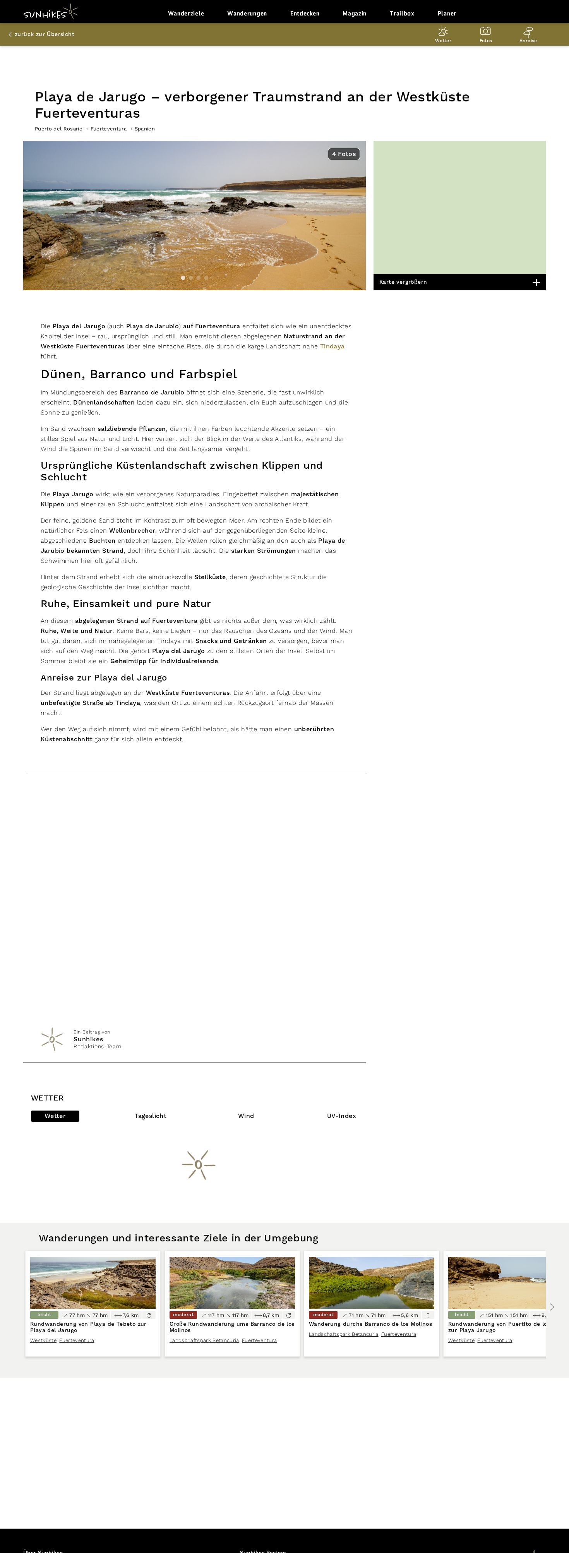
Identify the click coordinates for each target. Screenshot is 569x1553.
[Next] (551, 1307)
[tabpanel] (194, 215)
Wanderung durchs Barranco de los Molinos (370, 1324)
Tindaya (332, 346)
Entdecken (304, 13)
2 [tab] (191, 277)
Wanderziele (186, 13)
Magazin (355, 13)
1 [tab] (183, 277)
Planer (447, 13)
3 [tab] (198, 277)
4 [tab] (206, 277)
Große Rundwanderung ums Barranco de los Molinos (232, 1327)
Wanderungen (247, 13)
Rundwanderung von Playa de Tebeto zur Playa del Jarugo (88, 1327)
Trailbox (402, 13)
